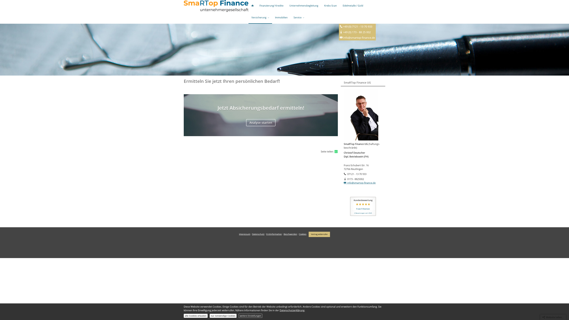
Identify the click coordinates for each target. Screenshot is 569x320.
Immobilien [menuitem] (281, 17)
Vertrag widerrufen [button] (319, 234)
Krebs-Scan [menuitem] (330, 5)
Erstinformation (274, 234)
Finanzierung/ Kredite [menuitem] (271, 5)
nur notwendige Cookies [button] (223, 315)
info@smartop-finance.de (361, 182)
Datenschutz (258, 234)
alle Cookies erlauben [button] (196, 315)
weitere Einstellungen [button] (250, 315)
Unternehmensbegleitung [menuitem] (303, 5)
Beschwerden (290, 234)
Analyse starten (260, 123)
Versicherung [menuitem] (258, 17)
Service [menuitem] (298, 17)
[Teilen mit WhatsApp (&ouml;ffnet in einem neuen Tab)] (336, 151)
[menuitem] (252, 6)
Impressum (244, 234)
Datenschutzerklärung (292, 310)
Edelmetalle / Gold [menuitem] (353, 5)
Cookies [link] (302, 234)
